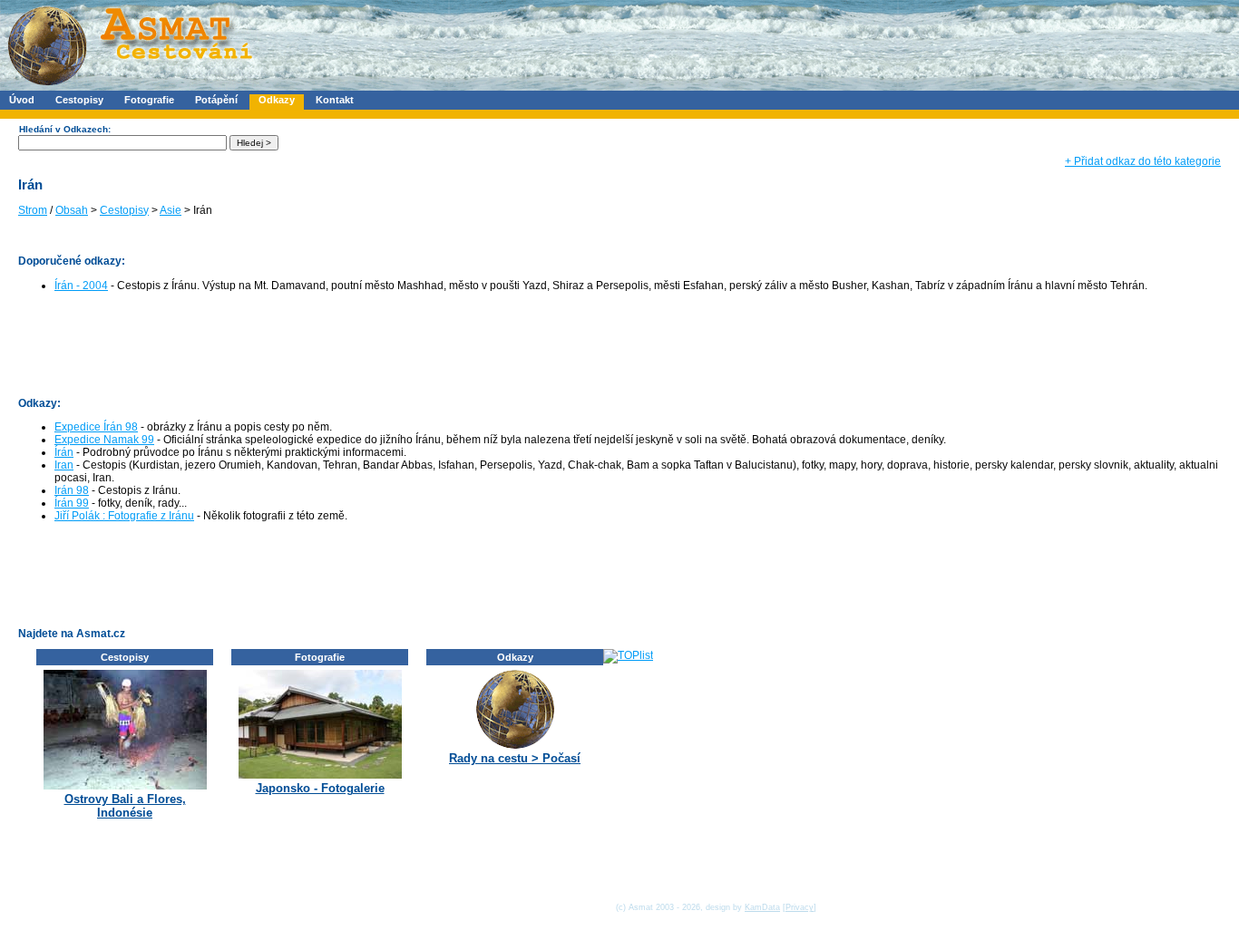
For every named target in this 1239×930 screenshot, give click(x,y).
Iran (63, 465)
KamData (762, 907)
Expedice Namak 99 (104, 439)
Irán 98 (71, 490)
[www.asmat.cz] (129, 87)
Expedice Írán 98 (96, 427)
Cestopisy (79, 99)
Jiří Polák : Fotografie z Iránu (124, 515)
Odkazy (277, 99)
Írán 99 (71, 503)
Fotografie (149, 99)
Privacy (799, 907)
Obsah (71, 210)
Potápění (216, 99)
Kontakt (335, 99)
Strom (32, 210)
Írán (63, 452)
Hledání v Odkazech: (65, 129)
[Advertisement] (348, 343)
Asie (170, 210)
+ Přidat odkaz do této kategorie (1143, 161)
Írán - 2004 (81, 285)
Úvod (21, 99)
